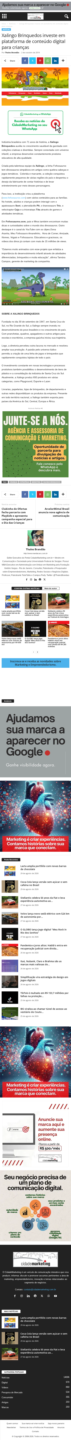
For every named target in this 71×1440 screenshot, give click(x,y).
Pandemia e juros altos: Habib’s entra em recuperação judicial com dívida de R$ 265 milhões (58, 642)
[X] (32, 60)
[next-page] (37, 652)
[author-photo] (35, 538)
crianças (13, 482)
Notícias (12, 23)
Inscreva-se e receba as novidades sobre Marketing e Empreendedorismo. (35, 663)
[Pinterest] (40, 60)
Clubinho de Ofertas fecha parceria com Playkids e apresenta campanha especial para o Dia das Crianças (17, 515)
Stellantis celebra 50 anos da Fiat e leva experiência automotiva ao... (42, 899)
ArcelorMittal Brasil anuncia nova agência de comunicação (53, 512)
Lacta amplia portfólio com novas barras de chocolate (11, 613)
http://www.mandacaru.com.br (36, 553)
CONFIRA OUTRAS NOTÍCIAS (26, 588)
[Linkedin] (55, 60)
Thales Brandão (12, 52)
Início (4, 23)
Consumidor (7, 1397)
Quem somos (12, 1423)
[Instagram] (31, 580)
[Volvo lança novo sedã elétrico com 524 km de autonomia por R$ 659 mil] (12, 629)
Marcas (5, 1407)
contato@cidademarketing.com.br (40, 1289)
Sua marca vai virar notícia (33, 1423)
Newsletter (11, 1427)
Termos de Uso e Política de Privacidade (37, 1427)
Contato (35, 1431)
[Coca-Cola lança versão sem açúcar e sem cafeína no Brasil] (35, 601)
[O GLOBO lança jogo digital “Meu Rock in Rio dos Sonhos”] (35, 629)
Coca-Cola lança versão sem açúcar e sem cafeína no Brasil (35, 613)
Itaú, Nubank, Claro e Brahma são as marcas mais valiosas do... (41, 963)
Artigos (5, 1402)
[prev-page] (33, 652)
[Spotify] (40, 580)
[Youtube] (56, 1296)
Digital (5, 1382)
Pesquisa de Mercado (12, 1392)
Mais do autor (50, 588)
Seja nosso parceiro (56, 1423)
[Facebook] (25, 60)
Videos (5, 1387)
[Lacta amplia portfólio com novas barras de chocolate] (12, 601)
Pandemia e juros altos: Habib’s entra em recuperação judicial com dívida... (43, 947)
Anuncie (60, 1427)
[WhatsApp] (47, 60)
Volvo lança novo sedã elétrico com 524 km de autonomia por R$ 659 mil (12, 641)
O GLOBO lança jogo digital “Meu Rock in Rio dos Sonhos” (35, 640)
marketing (36, 482)
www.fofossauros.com (13, 197)
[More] (63, 60)
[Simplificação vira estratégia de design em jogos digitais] (10, 982)
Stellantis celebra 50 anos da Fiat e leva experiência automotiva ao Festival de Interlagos (58, 614)
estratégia (24, 482)
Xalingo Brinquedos (51, 482)
